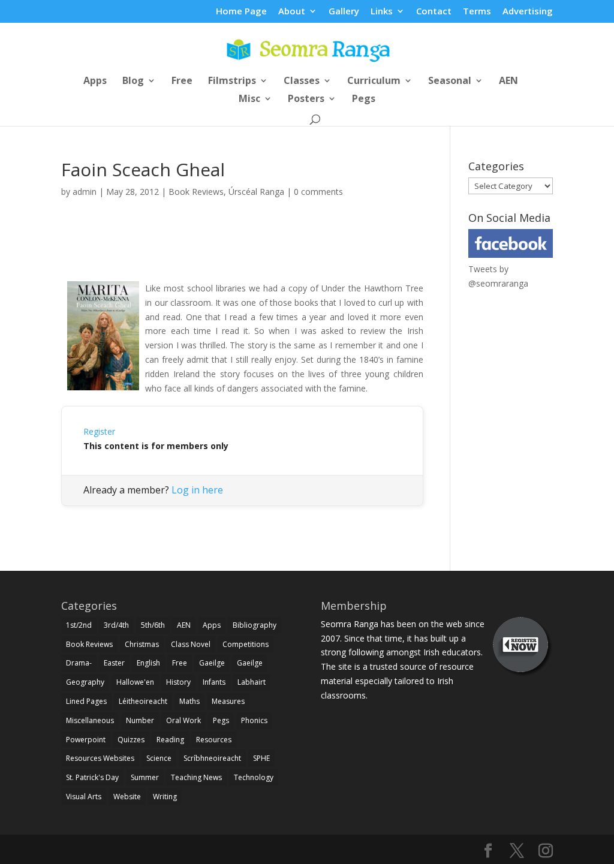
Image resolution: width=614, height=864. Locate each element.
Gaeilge (212, 663)
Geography (85, 682)
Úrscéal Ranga (256, 191)
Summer (145, 777)
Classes (302, 81)
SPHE (261, 758)
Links (382, 12)
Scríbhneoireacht (212, 758)
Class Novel (190, 644)
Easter (114, 663)
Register (99, 431)
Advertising (527, 12)
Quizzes (131, 739)
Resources (213, 739)
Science (158, 758)
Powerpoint (86, 739)
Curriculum (374, 81)
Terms (477, 12)
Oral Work (183, 720)
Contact (434, 12)
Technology (253, 777)
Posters (306, 99)
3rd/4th (116, 625)
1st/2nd (79, 625)
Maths (189, 701)
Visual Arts (83, 796)
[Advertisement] (242, 253)
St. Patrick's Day (92, 777)
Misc (249, 99)
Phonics (254, 720)
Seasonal (449, 81)
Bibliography (254, 625)
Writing (165, 796)
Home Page (241, 12)
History (178, 682)
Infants (214, 682)
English (148, 663)
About (291, 12)
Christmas (142, 644)
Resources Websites (100, 758)
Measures (228, 701)
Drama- (79, 663)
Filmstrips (232, 81)
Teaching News (196, 777)
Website (127, 796)
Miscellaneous (90, 720)
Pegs (363, 99)
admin (85, 191)
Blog (133, 81)
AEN (508, 81)
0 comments (318, 191)
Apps (95, 81)
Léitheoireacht (143, 701)
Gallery (344, 12)
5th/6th (153, 625)
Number (140, 720)
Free (181, 81)
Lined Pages (86, 701)
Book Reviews (196, 191)
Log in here (197, 489)
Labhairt (251, 682)
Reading (170, 739)
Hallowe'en (135, 682)
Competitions (245, 644)
